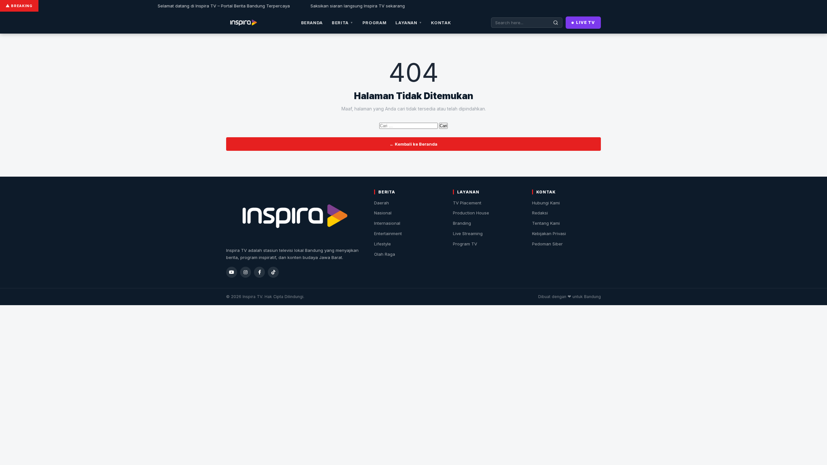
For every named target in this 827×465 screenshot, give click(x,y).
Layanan (408, 22)
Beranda (312, 22)
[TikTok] (273, 272)
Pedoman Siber (547, 243)
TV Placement (467, 202)
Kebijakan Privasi (549, 233)
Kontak (441, 22)
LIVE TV (585, 22)
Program (374, 22)
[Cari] (555, 22)
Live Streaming (468, 233)
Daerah (381, 202)
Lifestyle (382, 243)
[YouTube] (231, 272)
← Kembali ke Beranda (413, 144)
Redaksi (540, 212)
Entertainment (388, 233)
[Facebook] (259, 272)
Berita (342, 22)
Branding (462, 223)
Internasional (387, 223)
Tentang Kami (546, 223)
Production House (471, 212)
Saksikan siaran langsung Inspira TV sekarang (341, 5)
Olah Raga (384, 254)
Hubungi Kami (546, 202)
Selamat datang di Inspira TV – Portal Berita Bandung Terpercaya (207, 5)
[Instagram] (245, 272)
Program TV (465, 243)
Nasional (383, 212)
